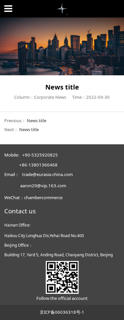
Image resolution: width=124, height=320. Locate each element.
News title (36, 121)
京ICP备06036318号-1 (62, 312)
